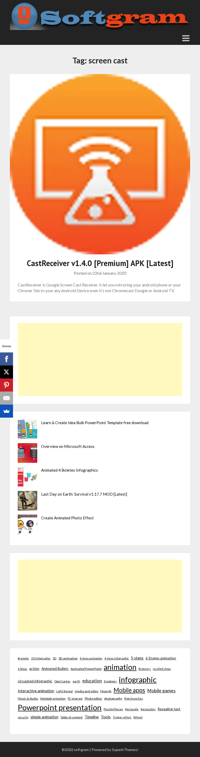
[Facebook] (6, 358)
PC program (75, 698)
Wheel (137, 717)
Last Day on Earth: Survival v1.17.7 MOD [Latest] (84, 494)
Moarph (105, 691)
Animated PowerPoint (86, 669)
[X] (6, 371)
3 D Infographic (41, 658)
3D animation (68, 658)
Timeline (92, 716)
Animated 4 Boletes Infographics (69, 470)
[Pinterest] (6, 385)
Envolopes (110, 681)
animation (120, 667)
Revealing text (169, 709)
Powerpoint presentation (60, 707)
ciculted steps (162, 668)
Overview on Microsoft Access (68, 446)
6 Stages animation (161, 658)
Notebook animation (53, 698)
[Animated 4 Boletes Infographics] (27, 477)
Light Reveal (64, 691)
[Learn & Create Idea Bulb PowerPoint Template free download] (27, 430)
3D (54, 658)
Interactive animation (36, 690)
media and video (86, 691)
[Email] (6, 398)
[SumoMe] (6, 411)
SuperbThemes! (125, 749)
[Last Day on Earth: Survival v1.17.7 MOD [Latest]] (27, 501)
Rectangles (148, 709)
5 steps (137, 658)
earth (76, 681)
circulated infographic (35, 681)
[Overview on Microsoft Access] (27, 453)
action (34, 668)
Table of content (71, 717)
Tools (106, 716)
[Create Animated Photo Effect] (27, 525)
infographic (138, 679)
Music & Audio (28, 698)
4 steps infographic (116, 658)
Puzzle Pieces (113, 709)
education (92, 680)
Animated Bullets (54, 668)
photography (113, 698)
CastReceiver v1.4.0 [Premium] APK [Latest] (100, 263)
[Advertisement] (100, 359)
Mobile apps (129, 690)
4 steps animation (91, 658)
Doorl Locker (62, 681)
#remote (23, 658)
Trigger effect (122, 717)
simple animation (44, 716)
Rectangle (132, 709)
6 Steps (22, 668)
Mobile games (161, 690)
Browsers (145, 668)
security (23, 717)
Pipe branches (133, 698)
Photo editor (93, 698)
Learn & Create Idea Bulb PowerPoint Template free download (94, 422)
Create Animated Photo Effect (67, 517)
